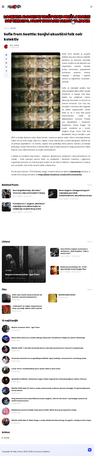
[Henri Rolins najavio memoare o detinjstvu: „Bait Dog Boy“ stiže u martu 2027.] (54, 252)
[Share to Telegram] (6, 71)
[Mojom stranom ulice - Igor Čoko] (24, 264)
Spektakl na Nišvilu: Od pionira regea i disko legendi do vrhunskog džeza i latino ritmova (49, 379)
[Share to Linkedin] (6, 67)
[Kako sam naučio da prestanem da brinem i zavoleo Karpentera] (6, 298)
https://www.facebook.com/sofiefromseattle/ (60, 174)
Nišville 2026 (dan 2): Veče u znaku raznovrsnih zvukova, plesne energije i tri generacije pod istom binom (51, 389)
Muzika (13, 28)
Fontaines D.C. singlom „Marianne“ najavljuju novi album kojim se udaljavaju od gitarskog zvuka (29, 206)
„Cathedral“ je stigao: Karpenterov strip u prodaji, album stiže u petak (27, 307)
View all (89, 185)
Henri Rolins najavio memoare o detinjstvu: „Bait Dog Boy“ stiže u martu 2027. (74, 251)
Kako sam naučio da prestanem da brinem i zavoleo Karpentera (27, 296)
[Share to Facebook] (6, 55)
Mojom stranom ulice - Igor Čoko (22, 274)
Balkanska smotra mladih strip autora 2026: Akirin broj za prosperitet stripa (44, 410)
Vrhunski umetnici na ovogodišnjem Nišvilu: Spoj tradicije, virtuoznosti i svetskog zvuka (49, 358)
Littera (8, 271)
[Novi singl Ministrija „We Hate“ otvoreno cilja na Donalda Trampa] (6, 193)
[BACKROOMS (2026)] (52, 298)
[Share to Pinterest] (6, 63)
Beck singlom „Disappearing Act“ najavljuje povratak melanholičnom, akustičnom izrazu (75, 193)
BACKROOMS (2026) (67, 295)
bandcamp (75, 171)
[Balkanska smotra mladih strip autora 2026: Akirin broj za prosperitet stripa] (6, 411)
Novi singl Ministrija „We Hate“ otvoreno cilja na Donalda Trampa (29, 191)
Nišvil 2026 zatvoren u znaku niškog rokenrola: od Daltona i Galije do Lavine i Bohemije (48, 338)
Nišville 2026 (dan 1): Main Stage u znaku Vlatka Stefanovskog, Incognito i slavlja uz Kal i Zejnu (51, 420)
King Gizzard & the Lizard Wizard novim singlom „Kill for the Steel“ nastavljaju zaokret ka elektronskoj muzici (49, 399)
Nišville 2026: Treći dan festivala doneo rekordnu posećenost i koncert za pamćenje (47, 348)
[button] (6, 75)
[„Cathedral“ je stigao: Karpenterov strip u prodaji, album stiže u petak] (6, 309)
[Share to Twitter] (6, 59)
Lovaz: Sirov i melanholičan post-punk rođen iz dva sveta (36, 369)
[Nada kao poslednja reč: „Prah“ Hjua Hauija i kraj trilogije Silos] (54, 270)
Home (6, 28)
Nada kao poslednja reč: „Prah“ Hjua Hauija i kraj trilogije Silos (73, 268)
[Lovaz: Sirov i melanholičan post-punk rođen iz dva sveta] (6, 370)
